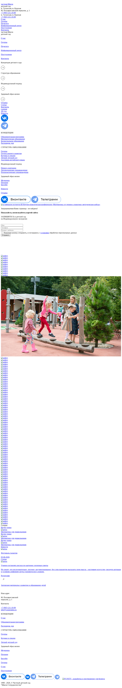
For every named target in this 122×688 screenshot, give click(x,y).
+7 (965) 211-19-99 (8, 608)
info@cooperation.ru (9, 610)
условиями (44, 233)
